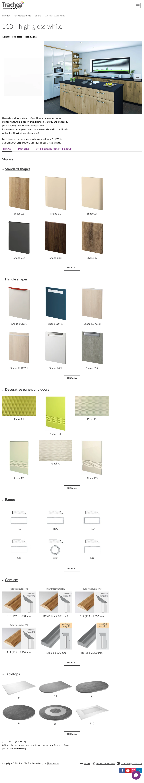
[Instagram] (133, 770)
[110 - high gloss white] (23, 95)
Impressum (53, 763)
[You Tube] (128, 770)
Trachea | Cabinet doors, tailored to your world (13, 5)
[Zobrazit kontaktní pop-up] (136, 775)
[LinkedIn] (139, 770)
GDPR (87, 763)
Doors (38, 16)
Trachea (6, 16)
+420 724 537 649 (105, 763)
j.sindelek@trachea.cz (131, 763)
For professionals (22, 16)
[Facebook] (122, 770)
